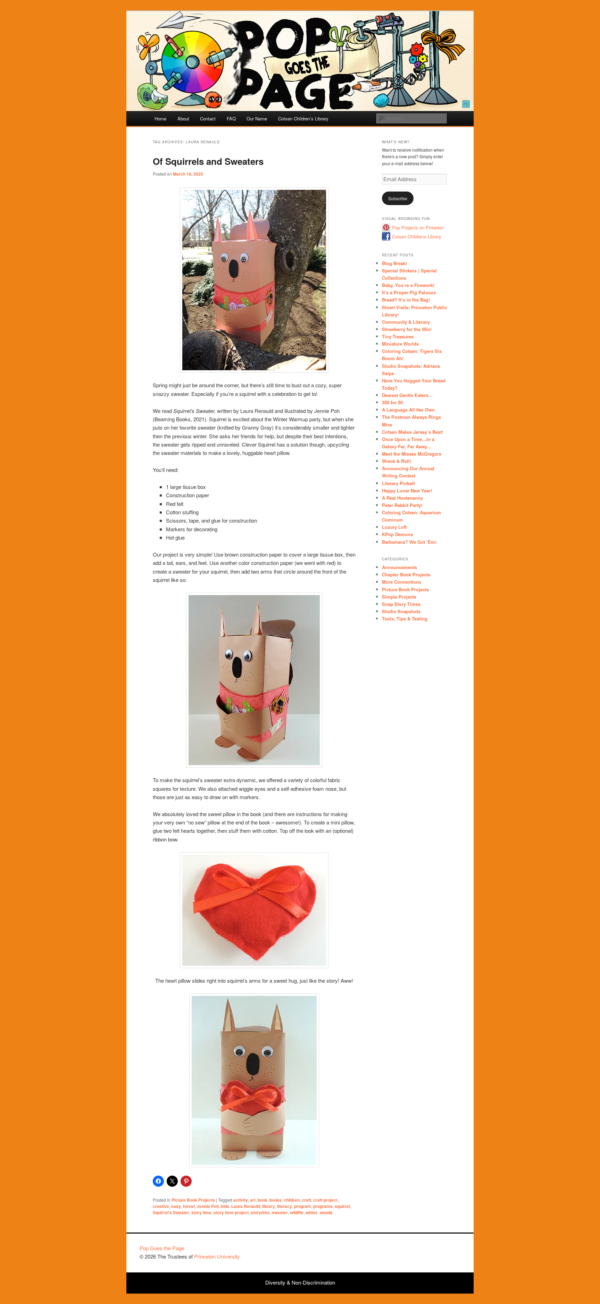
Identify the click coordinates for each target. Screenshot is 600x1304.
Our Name (257, 118)
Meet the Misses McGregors (411, 453)
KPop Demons (397, 534)
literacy (284, 1206)
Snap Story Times (401, 604)
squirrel (342, 1206)
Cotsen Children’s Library (303, 118)
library (268, 1206)
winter (312, 1212)
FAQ (231, 118)
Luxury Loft (394, 527)
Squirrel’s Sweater (171, 1212)
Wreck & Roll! (396, 461)
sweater (280, 1212)
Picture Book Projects (193, 1200)
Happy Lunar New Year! (407, 490)
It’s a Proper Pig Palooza (409, 292)
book (262, 1200)
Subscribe (397, 198)
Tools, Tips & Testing (404, 618)
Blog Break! (394, 263)
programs (323, 1206)
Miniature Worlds (400, 343)
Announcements (399, 567)
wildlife (296, 1212)
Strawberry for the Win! (407, 329)
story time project (231, 1212)
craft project (325, 1200)
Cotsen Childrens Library (416, 236)
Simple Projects (399, 596)
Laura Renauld (245, 1206)
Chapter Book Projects (406, 574)
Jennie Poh (208, 1206)
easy (176, 1206)
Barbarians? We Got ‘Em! (409, 542)
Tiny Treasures (398, 336)
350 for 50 (392, 402)
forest (189, 1206)
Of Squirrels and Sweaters (208, 161)
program (302, 1206)
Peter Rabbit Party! (402, 505)
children (292, 1200)
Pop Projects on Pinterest (418, 227)
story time (201, 1212)
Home (160, 118)
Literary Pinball (398, 483)
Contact (208, 118)
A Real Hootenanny (402, 497)
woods (326, 1212)
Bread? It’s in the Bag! (406, 299)
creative (161, 1206)
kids (225, 1206)
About (183, 118)
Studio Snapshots (401, 611)
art (253, 1200)
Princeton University (434, 1251)
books (275, 1200)
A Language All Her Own (408, 409)
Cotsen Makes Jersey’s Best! (412, 432)
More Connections (401, 581)
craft (306, 1200)
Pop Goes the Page (162, 1248)
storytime (260, 1212)
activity (240, 1200)
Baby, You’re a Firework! (408, 285)
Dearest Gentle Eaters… (407, 395)
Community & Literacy (406, 322)
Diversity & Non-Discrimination (300, 1282)
